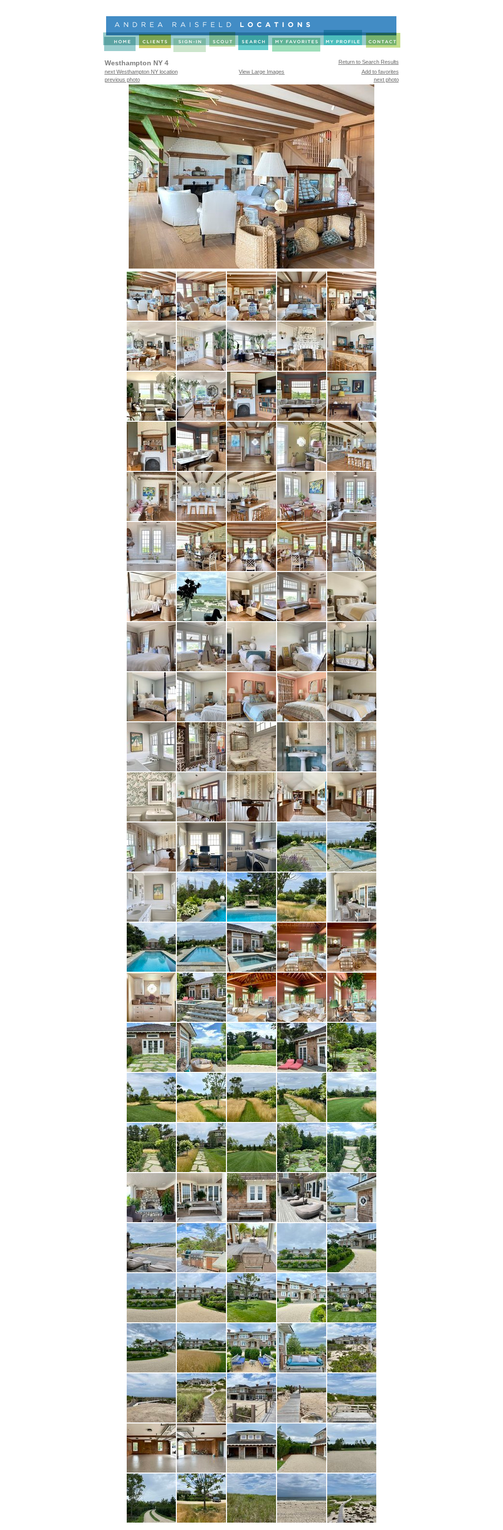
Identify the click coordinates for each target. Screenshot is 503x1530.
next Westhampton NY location (141, 72)
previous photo (122, 79)
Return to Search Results (368, 62)
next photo (386, 79)
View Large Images (261, 72)
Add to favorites (380, 72)
